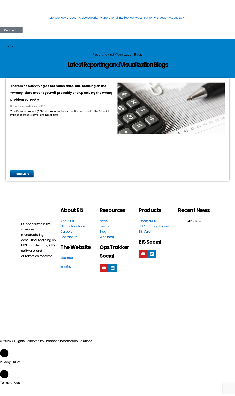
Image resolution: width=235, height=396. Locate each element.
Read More (22, 174)
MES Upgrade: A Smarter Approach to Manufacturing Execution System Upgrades (196, 265)
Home (9, 45)
